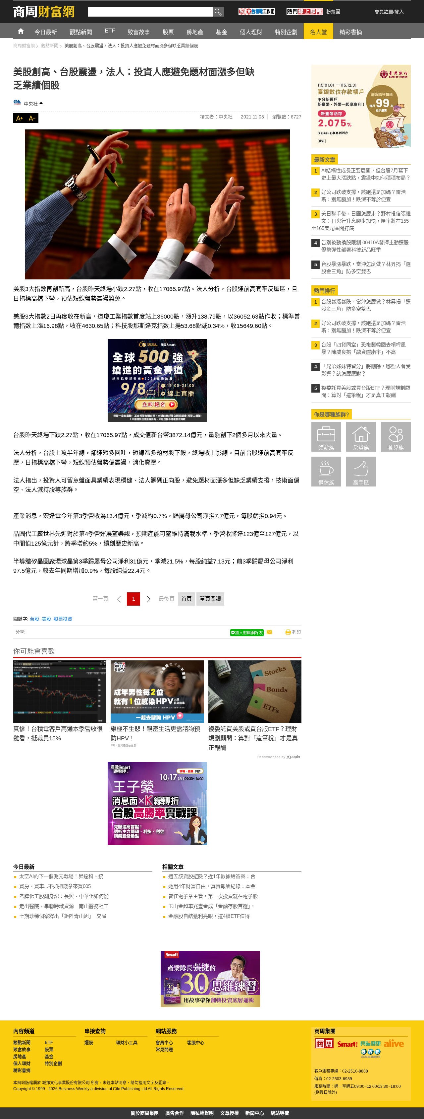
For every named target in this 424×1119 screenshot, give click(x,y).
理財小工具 (126, 1042)
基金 (49, 1056)
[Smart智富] (347, 1044)
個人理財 (21, 1063)
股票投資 (63, 619)
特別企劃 (53, 1063)
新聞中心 (254, 1113)
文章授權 (229, 1113)
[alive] (394, 1043)
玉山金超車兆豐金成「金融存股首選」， (211, 906)
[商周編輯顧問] (371, 1053)
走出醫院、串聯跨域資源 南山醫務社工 (64, 906)
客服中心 (195, 1042)
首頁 (27, 30)
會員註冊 (384, 11)
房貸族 (361, 448)
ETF (49, 1042)
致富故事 (21, 1049)
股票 (49, 1049)
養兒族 (396, 448)
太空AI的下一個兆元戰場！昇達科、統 (61, 876)
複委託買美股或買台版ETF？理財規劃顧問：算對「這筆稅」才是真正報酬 (253, 739)
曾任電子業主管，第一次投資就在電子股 (213, 896)
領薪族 (326, 448)
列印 (296, 632)
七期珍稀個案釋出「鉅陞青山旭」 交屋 (62, 916)
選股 (88, 1042)
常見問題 (164, 1049)
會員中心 (164, 1042)
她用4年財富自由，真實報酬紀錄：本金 (211, 886)
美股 (46, 619)
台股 (34, 619)
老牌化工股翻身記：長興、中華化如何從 (64, 896)
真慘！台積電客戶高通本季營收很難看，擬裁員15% (58, 734)
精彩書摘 (21, 1070)
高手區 (361, 482)
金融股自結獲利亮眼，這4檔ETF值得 (209, 916)
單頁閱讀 (210, 599)
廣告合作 (174, 1113)
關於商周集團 (145, 1113)
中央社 (31, 104)
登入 (399, 11)
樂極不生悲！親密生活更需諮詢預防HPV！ (155, 734)
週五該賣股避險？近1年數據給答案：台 (211, 876)
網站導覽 (280, 1113)
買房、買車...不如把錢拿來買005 (55, 886)
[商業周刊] (324, 1043)
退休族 (326, 482)
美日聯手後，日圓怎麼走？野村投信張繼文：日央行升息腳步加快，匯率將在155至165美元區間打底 (361, 221)
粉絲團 (333, 11)
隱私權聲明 (202, 1113)
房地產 (19, 1056)
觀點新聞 (21, 1042)
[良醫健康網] (371, 1043)
